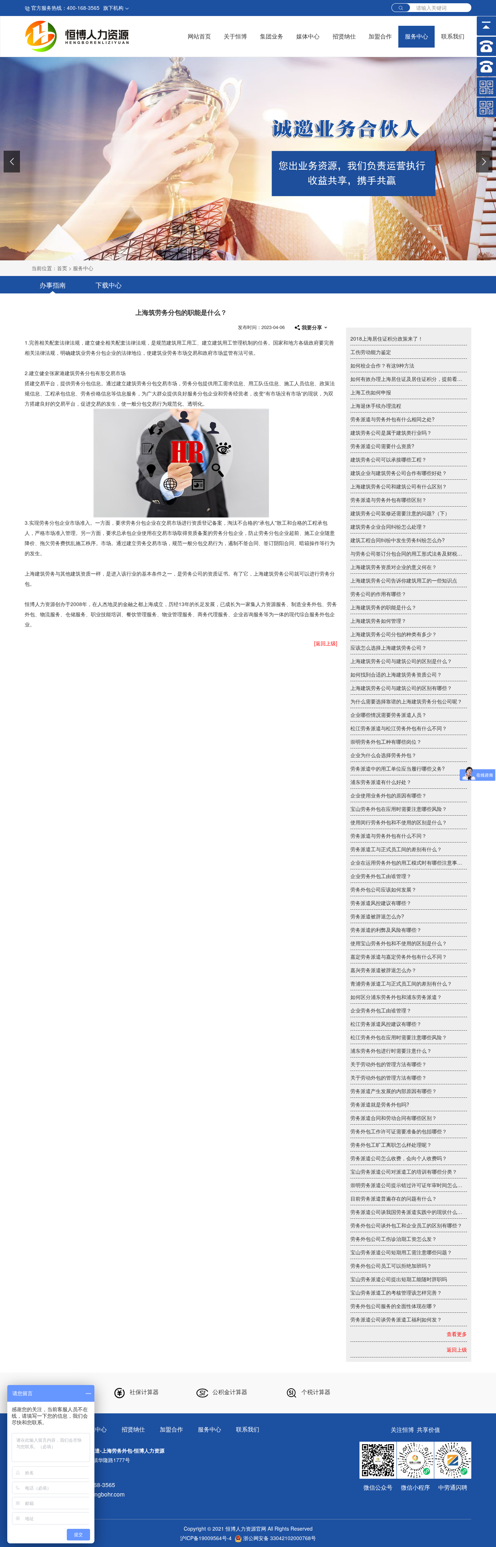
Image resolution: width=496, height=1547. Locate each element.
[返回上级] (325, 643)
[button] (12, 161)
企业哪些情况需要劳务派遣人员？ (388, 714)
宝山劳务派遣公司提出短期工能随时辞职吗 (398, 1279)
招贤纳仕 (344, 36)
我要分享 (312, 327)
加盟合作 (380, 36)
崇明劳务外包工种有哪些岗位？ (386, 741)
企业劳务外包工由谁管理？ (380, 876)
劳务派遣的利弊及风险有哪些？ (386, 929)
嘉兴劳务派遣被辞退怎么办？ (383, 970)
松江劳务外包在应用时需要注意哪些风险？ (398, 1037)
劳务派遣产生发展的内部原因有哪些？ (393, 1091)
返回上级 (457, 1349)
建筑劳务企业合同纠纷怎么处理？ (388, 526)
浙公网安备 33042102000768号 (279, 1538)
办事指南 (53, 284)
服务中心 (416, 36)
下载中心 (108, 284)
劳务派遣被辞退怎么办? (377, 916)
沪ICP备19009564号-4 (206, 1538)
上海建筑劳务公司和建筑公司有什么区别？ (398, 486)
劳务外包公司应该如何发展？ (383, 889)
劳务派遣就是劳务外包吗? (379, 1104)
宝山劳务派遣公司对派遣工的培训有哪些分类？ (403, 1171)
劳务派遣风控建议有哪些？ (380, 902)
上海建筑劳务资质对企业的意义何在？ (393, 567)
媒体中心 (308, 36)
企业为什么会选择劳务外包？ (383, 755)
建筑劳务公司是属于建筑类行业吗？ (391, 432)
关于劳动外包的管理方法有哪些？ (388, 1064)
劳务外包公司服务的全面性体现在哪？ (393, 1306)
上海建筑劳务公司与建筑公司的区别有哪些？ (401, 687)
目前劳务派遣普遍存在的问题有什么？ (393, 1198)
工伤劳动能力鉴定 (370, 352)
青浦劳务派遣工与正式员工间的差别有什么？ (401, 983)
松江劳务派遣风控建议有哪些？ (386, 1023)
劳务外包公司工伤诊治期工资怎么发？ (393, 1238)
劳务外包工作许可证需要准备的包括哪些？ (398, 1131)
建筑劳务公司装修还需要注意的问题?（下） (400, 513)
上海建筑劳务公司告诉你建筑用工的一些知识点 (403, 580)
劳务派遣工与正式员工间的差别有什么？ (396, 849)
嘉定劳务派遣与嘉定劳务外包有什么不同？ (398, 956)
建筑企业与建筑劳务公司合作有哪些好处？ (398, 472)
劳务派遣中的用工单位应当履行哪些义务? (397, 768)
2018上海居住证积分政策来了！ (386, 338)
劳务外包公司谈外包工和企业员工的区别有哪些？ (406, 1225)
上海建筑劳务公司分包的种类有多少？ (393, 634)
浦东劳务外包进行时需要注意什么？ (391, 1050)
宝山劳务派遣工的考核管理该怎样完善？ (396, 1292)
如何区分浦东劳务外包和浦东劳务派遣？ (396, 996)
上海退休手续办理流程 (375, 405)
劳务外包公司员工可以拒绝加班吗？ (391, 1265)
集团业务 (271, 36)
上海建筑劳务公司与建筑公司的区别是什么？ (401, 661)
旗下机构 (114, 7)
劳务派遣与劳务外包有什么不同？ (388, 835)
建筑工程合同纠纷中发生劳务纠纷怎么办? (397, 540)
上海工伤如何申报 (370, 392)
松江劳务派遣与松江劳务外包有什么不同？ (398, 728)
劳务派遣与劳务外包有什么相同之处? (392, 419)
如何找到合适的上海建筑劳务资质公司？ (396, 674)
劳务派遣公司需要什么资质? (382, 446)
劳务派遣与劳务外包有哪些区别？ (388, 499)
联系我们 (452, 36)
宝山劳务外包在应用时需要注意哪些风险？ (398, 808)
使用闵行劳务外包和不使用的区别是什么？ (398, 822)
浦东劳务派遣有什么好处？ (380, 781)
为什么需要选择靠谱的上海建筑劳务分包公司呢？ (406, 701)
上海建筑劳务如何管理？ (378, 620)
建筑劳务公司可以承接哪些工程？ (388, 459)
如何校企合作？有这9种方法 (382, 365)
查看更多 (457, 1333)
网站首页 (199, 36)
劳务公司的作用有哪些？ (378, 593)
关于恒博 (235, 36)
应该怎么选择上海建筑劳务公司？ (388, 647)
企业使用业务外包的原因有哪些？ (388, 795)
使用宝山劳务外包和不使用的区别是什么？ (398, 943)
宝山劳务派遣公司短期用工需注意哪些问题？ (401, 1252)
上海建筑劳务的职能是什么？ (383, 607)
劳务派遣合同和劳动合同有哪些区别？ (393, 1117)
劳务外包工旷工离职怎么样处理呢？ (391, 1144)
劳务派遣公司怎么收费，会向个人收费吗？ (398, 1158)
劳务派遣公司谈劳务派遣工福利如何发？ (396, 1319)
